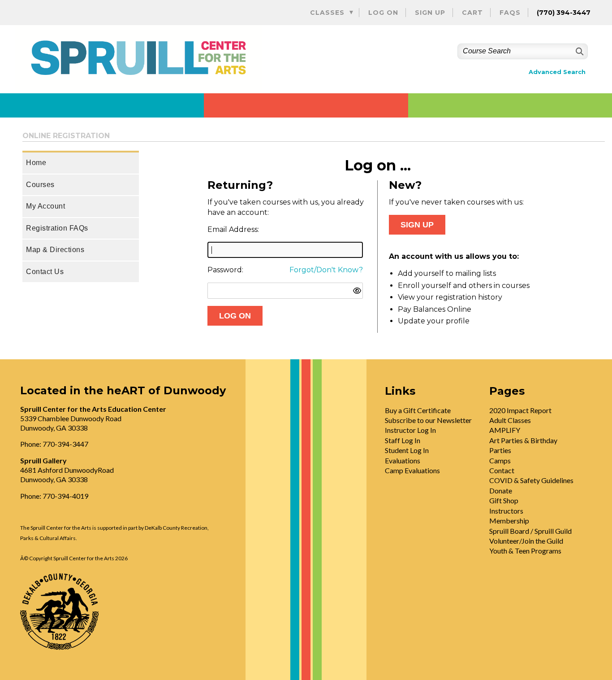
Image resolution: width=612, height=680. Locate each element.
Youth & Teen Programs (525, 550)
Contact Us (45, 271)
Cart (472, 13)
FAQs (510, 13)
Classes (327, 13)
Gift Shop (503, 500)
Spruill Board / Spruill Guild (530, 531)
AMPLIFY (504, 430)
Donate (500, 490)
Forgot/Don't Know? (326, 270)
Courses (40, 184)
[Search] (578, 51)
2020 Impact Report (520, 410)
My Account (45, 206)
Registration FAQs (57, 228)
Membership (509, 520)
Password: (225, 270)
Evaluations (402, 460)
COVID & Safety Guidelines (531, 480)
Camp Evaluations (412, 470)
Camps (500, 460)
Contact (501, 470)
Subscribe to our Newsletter (428, 420)
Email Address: (233, 229)
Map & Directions (55, 249)
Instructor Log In (410, 430)
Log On (383, 13)
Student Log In (407, 450)
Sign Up (430, 13)
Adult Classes (510, 420)
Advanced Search (557, 72)
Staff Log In (402, 440)
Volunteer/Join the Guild (526, 540)
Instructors (506, 510)
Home (36, 162)
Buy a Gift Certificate (418, 410)
